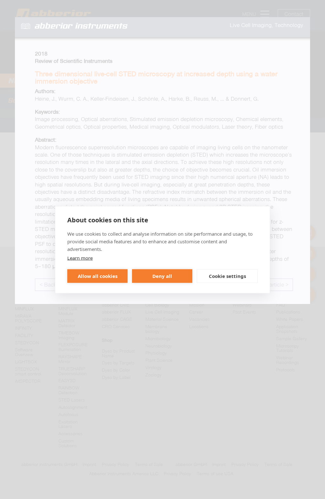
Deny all (162, 276)
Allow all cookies (97, 276)
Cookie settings (227, 276)
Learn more (80, 257)
